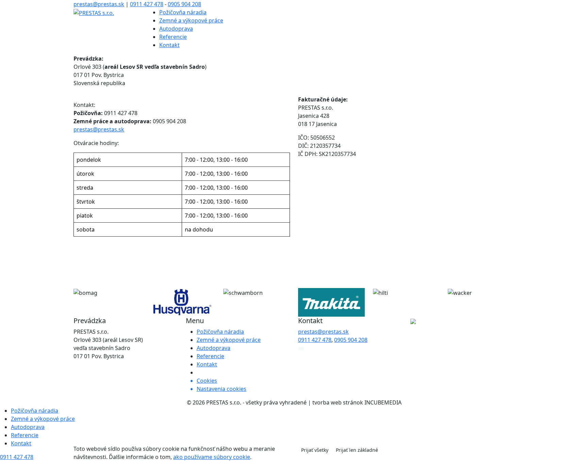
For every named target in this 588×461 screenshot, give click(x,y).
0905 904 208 (184, 4)
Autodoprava (176, 28)
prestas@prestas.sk (99, 4)
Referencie (173, 37)
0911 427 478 (146, 4)
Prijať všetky (314, 450)
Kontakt (169, 45)
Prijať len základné (357, 450)
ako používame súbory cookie (211, 457)
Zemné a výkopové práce (191, 20)
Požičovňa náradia (183, 12)
